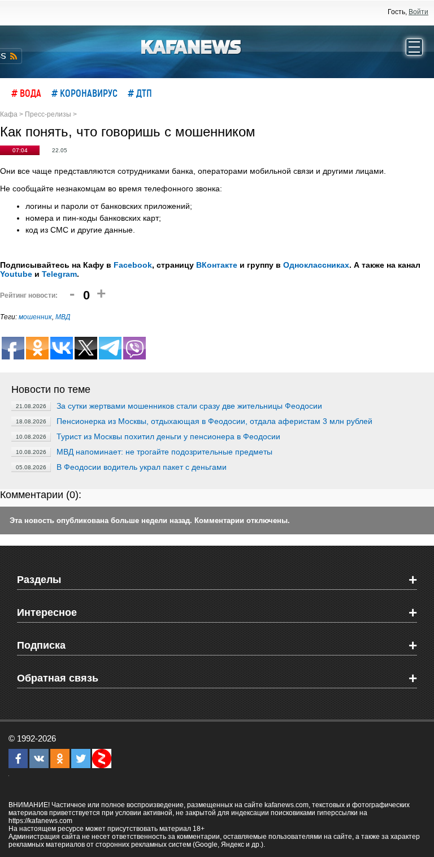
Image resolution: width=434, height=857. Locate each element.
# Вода (26, 93)
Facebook (133, 264)
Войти (418, 12)
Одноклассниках (316, 264)
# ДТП (140, 93)
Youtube (16, 273)
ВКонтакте (216, 264)
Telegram (59, 273)
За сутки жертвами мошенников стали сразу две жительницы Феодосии (189, 405)
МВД (62, 317)
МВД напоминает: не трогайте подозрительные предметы (164, 451)
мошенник (35, 317)
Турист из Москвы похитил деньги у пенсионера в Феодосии (168, 436)
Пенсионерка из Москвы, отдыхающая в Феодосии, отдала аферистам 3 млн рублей (214, 421)
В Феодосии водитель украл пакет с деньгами (142, 467)
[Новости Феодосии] (191, 46)
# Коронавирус (84, 93)
